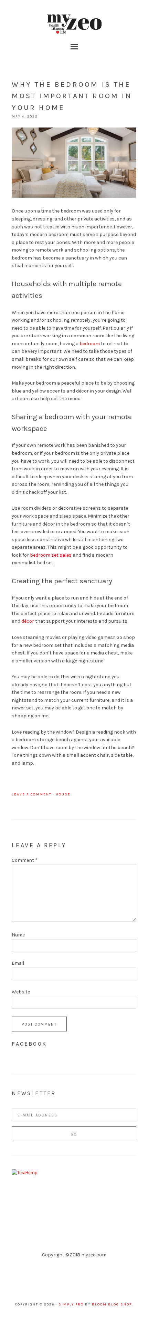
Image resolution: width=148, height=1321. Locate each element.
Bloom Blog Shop (112, 1304)
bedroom (90, 344)
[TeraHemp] (25, 1172)
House (63, 794)
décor (27, 621)
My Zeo (74, 24)
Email (18, 963)
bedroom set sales (51, 555)
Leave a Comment (32, 794)
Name (18, 935)
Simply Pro (71, 1304)
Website (21, 992)
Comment (25, 860)
